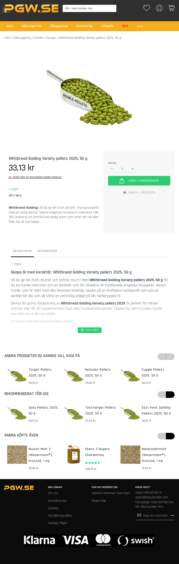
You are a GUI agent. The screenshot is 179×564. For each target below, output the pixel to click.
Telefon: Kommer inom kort (111, 493)
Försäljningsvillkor (60, 515)
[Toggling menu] (6, 10)
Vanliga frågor (57, 523)
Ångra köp (99, 501)
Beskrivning (22, 251)
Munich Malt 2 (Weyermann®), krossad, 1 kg (41, 455)
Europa (51, 38)
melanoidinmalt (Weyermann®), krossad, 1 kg (154, 455)
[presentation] (170, 394)
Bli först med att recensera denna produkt (35, 177)
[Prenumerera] (172, 515)
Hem (7, 38)
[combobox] (90, 8)
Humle (38, 38)
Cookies (53, 508)
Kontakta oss (57, 501)
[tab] (22, 252)
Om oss (53, 493)
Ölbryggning (22, 38)
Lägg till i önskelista (141, 192)
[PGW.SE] (31, 8)
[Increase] (132, 169)
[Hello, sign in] (159, 9)
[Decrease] (112, 169)
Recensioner (47, 251)
